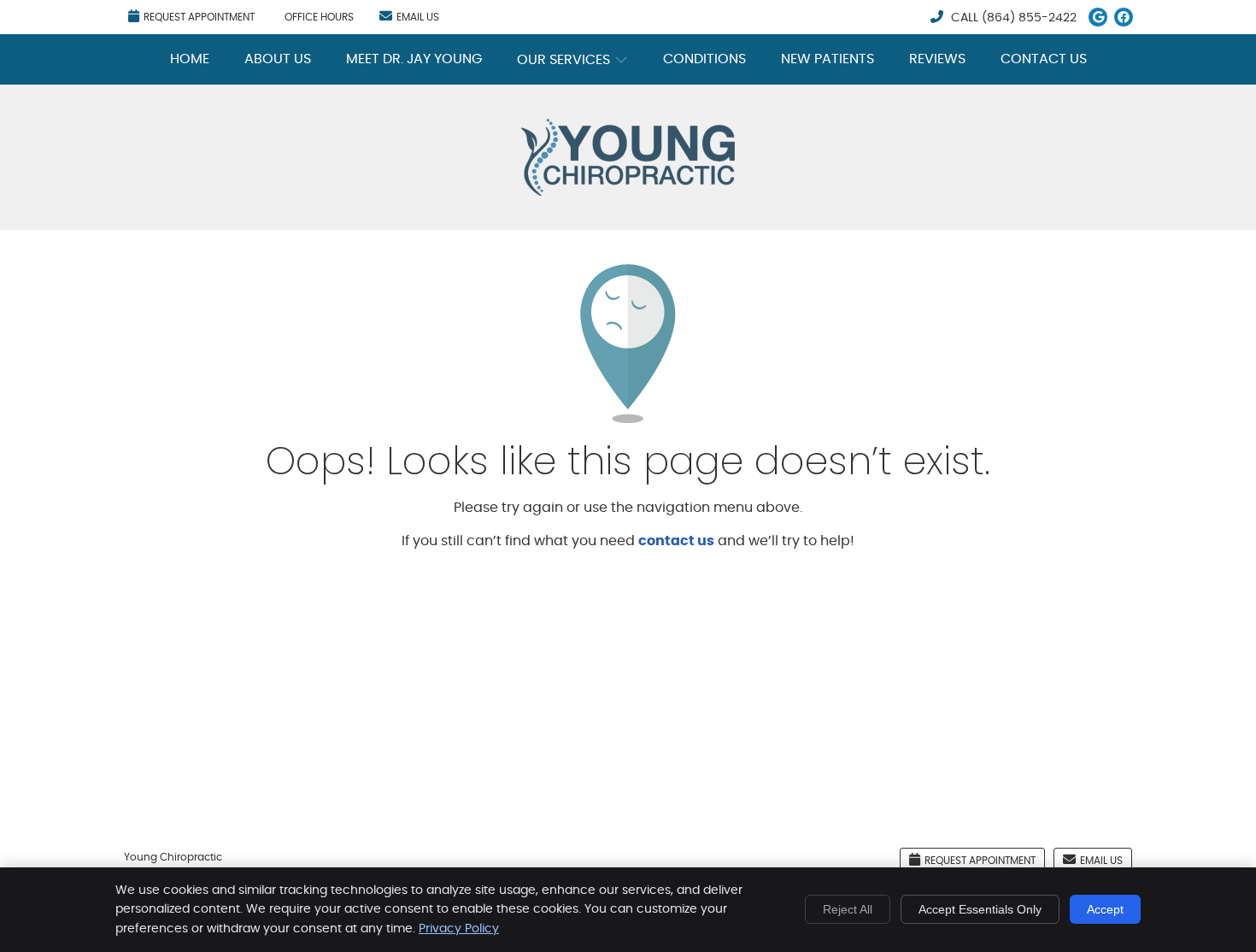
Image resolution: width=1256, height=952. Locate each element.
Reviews (937, 59)
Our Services (563, 60)
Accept (1105, 909)
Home (189, 59)
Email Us (417, 17)
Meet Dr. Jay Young (414, 59)
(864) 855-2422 (1029, 18)
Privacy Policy (459, 929)
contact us (676, 541)
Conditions (704, 59)
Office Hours (319, 17)
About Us (277, 59)
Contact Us (1044, 59)
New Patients (827, 59)
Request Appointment (199, 17)
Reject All (847, 909)
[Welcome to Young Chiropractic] (628, 191)
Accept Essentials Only (980, 909)
